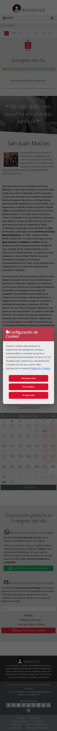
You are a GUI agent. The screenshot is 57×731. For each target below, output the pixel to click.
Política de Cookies (40, 368)
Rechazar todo (28, 378)
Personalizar (28, 387)
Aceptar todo (29, 395)
